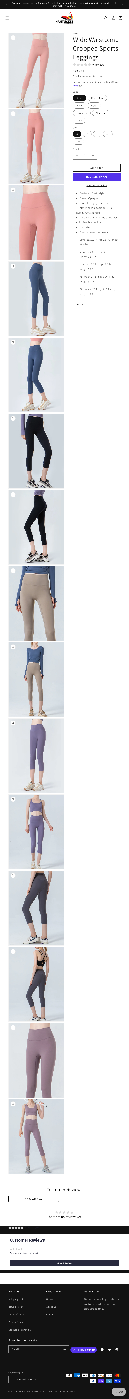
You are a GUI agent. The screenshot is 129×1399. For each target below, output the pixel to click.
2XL (78, 141)
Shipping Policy (16, 1299)
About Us (51, 1306)
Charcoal (101, 113)
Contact (50, 1314)
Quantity (77, 149)
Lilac (79, 120)
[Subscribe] (65, 1349)
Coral (79, 97)
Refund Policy (15, 1306)
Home (49, 1299)
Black (79, 105)
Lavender (81, 113)
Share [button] (80, 304)
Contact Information (19, 1329)
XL (107, 133)
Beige (94, 105)
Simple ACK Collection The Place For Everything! (36, 1391)
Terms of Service (17, 1314)
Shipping (77, 76)
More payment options (97, 185)
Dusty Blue (97, 97)
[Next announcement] (122, 4)
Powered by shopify (66, 1391)
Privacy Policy (15, 1321)
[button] (7, 18)
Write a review (33, 1198)
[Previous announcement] (6, 4)
